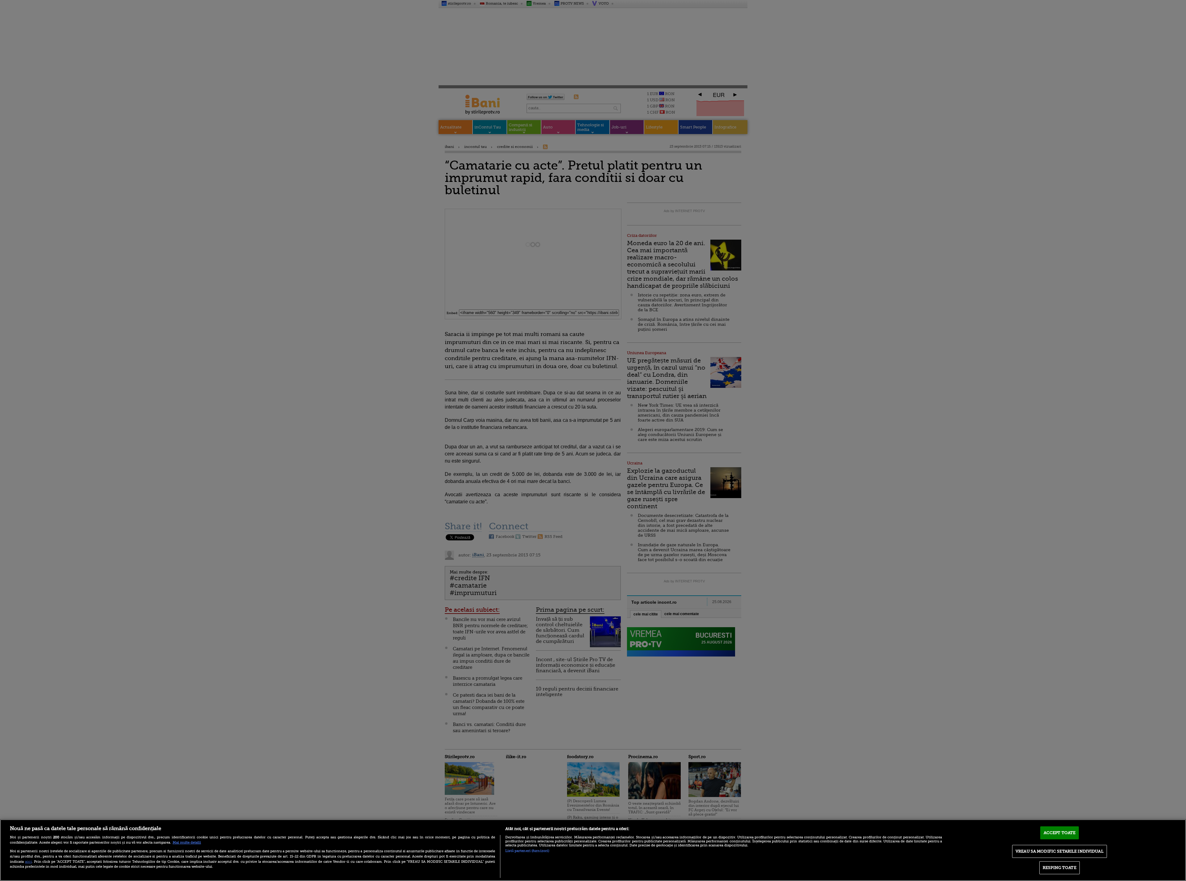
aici (28, 861)
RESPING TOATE (1059, 867)
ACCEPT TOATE (1060, 832)
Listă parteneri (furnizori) (527, 851)
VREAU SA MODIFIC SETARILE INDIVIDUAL (1060, 851)
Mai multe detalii (187, 843)
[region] (593, 850)
